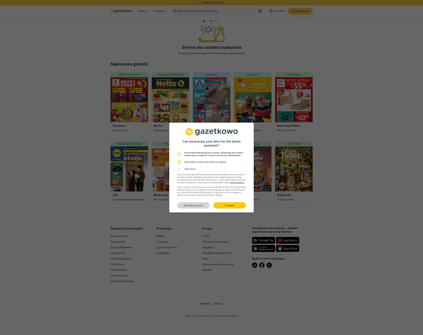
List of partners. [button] (237, 182)
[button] (211, 169)
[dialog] (211, 168)
